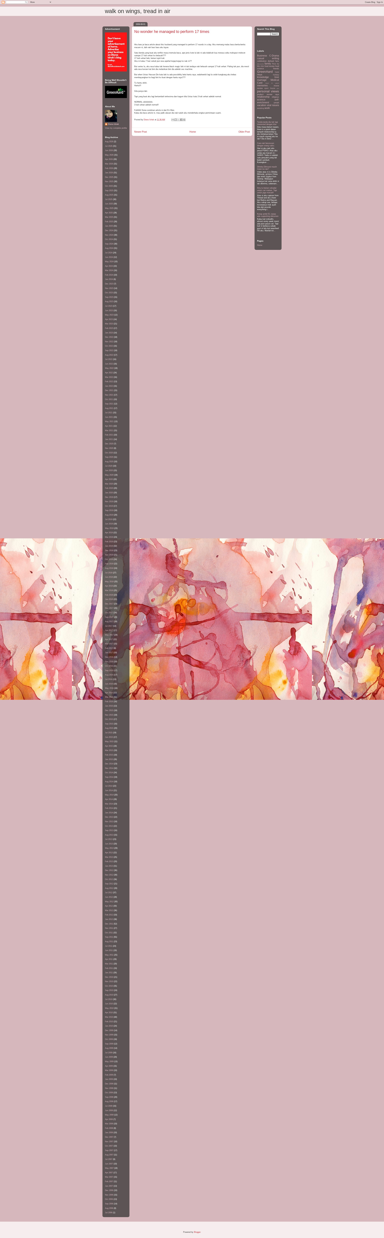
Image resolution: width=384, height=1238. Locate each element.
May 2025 (109, 208)
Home (192, 131)
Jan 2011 (109, 972)
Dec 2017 (109, 604)
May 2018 (109, 581)
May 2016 (109, 688)
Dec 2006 (109, 1190)
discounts (260, 64)
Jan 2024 (109, 279)
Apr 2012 (109, 906)
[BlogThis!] (175, 119)
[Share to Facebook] (181, 119)
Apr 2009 (109, 1066)
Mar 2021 (109, 430)
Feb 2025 (109, 221)
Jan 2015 (109, 759)
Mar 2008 (109, 1124)
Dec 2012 (109, 870)
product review (264, 94)
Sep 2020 (109, 457)
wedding (260, 108)
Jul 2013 (108, 839)
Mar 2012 (109, 910)
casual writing (268, 58)
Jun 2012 (109, 897)
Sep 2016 (109, 670)
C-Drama (274, 55)
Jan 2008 (109, 1132)
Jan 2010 (109, 1026)
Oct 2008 (109, 1092)
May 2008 (109, 1115)
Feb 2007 (109, 1181)
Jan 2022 (109, 386)
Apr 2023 (109, 319)
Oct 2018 (109, 559)
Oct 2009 (109, 1039)
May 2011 (109, 955)
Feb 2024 (109, 275)
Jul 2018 (108, 573)
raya (277, 94)
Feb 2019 (109, 541)
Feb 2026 (109, 168)
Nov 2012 (109, 875)
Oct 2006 (109, 1199)
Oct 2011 (109, 933)
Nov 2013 (109, 821)
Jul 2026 (108, 146)
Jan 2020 (109, 493)
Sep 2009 (109, 1044)
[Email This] (172, 119)
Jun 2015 (109, 737)
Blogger (197, 1232)
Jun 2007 (109, 1164)
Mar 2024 (109, 270)
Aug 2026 (109, 141)
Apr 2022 (109, 373)
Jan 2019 (109, 546)
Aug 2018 (109, 568)
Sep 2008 (109, 1097)
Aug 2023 (109, 301)
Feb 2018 (109, 595)
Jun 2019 (109, 524)
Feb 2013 (109, 861)
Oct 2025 (109, 186)
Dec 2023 (109, 284)
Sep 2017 (109, 617)
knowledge (263, 77)
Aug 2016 (109, 675)
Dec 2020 (109, 444)
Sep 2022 (109, 350)
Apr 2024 (109, 266)
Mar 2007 (109, 1177)
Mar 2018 (109, 590)
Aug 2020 (109, 461)
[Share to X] (178, 119)
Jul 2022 (108, 359)
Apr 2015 (109, 746)
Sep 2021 (109, 404)
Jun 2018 (109, 577)
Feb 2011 (109, 968)
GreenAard (265, 71)
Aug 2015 (109, 728)
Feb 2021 (109, 435)
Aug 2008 (109, 1101)
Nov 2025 (109, 181)
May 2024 (109, 261)
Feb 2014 (109, 808)
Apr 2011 (109, 959)
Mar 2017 (109, 644)
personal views (268, 91)
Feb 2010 (109, 1021)
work (267, 108)
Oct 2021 (109, 399)
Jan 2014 (109, 813)
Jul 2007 (108, 1159)
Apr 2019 (109, 532)
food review (270, 66)
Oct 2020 (109, 453)
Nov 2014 (109, 768)
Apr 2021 (109, 426)
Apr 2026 (109, 159)
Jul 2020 (108, 466)
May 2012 (109, 901)
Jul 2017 (108, 626)
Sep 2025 (109, 190)
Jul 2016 (108, 679)
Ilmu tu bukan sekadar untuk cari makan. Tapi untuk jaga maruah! (267, 190)
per (278, 88)
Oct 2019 (109, 506)
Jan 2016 (109, 706)
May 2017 (109, 635)
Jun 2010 (109, 1004)
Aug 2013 (109, 835)
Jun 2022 (109, 364)
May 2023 (109, 315)
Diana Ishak (113, 124)
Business (262, 55)
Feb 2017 (109, 648)
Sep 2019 (109, 510)
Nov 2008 (109, 1088)
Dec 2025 (109, 177)
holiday (276, 75)
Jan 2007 (109, 1186)
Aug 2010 (109, 995)
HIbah (259, 75)
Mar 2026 (109, 164)
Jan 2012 (109, 919)
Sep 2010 (109, 990)
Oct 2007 (109, 1146)
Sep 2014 (109, 777)
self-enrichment (268, 101)
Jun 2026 (109, 150)
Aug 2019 (109, 515)
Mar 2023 (109, 324)
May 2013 (109, 848)
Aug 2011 (109, 941)
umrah (276, 103)
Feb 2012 (109, 915)
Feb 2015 (109, 755)
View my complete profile (116, 128)
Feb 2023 (109, 328)
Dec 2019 (109, 497)
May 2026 (109, 155)
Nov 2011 (109, 928)
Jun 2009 (109, 1057)
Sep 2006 (109, 1204)
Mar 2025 (109, 217)
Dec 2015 (109, 710)
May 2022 (109, 368)
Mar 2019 (109, 537)
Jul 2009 (108, 1052)
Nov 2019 (109, 501)
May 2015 (109, 741)
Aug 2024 (109, 248)
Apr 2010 (109, 1012)
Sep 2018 (109, 564)
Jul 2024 (108, 253)
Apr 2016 (109, 693)
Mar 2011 (109, 964)
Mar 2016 (109, 697)
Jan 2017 (109, 652)
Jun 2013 (109, 844)
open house (269, 88)
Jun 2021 (109, 417)
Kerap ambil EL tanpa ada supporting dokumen (267, 215)
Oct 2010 (109, 986)
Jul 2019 (108, 519)
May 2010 (109, 1008)
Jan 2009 (109, 1079)
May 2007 (109, 1168)
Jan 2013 (109, 866)
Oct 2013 (109, 826)
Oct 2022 (109, 346)
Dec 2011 (109, 924)
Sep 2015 (109, 724)
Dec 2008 (109, 1084)
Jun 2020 (109, 470)
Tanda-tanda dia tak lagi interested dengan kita (267, 123)
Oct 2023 (109, 292)
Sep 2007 (109, 1150)
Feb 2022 (109, 381)
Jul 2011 (108, 946)
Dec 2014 (109, 764)
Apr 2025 (109, 213)
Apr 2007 (109, 1172)
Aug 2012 (109, 888)
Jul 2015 (108, 732)
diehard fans (273, 61)
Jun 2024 (109, 257)
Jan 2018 (109, 599)
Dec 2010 (109, 977)
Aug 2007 (109, 1155)
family (268, 63)
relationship (263, 97)
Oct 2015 (109, 719)
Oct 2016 (109, 666)
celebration (262, 61)
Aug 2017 (109, 621)
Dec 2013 (109, 817)
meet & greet (272, 83)
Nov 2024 (109, 235)
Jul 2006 (108, 1212)
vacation (261, 105)
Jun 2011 (109, 950)
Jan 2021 (109, 439)
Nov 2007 (109, 1141)
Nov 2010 (109, 981)
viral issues (273, 105)
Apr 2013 (109, 852)
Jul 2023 (108, 306)
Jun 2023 (109, 310)
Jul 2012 (108, 892)
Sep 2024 (109, 244)
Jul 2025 (108, 199)
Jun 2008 (109, 1110)
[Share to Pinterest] (184, 119)
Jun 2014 (109, 790)
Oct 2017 (109, 612)
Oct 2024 (109, 239)
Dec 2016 (109, 657)
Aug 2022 (109, 355)
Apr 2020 (109, 479)
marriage (262, 80)
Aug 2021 (109, 408)
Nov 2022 (109, 341)
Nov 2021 (109, 395)
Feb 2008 (109, 1128)
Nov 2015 (109, 715)
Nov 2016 (109, 661)
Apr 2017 (109, 639)
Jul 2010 (108, 999)
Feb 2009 (109, 1075)
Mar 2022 (109, 377)
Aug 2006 (109, 1208)
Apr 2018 (109, 586)
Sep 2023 (109, 297)
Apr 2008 (109, 1119)
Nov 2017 (109, 608)
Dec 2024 (109, 230)
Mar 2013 (109, 857)
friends (276, 68)
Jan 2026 (109, 172)
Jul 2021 (108, 412)
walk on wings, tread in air (137, 11)
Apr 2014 (109, 799)
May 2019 (109, 528)
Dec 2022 (109, 337)
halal (277, 72)
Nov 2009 (109, 1035)
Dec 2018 (109, 550)
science (261, 99)
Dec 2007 (109, 1137)
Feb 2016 (109, 701)
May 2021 (109, 421)
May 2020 (109, 475)
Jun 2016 (109, 684)
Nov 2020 (109, 448)
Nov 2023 (109, 288)
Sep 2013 (109, 830)
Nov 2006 (109, 1195)
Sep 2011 (109, 937)
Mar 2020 (109, 484)
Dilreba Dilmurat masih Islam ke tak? (267, 168)
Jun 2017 (109, 630)
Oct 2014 (109, 772)
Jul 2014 (108, 786)
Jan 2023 (109, 333)
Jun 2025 (109, 204)
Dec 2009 (109, 1030)
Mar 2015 (109, 750)
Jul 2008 (108, 1106)
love (276, 77)
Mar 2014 (109, 804)
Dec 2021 (109, 390)
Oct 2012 (109, 879)
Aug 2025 (109, 195)
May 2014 (109, 795)
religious (275, 97)
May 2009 (109, 1061)
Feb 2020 (109, 488)
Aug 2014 (109, 781)
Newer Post (140, 131)
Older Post (244, 131)
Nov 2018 (109, 555)
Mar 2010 (109, 1017)
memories (262, 85)
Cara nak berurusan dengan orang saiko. (266, 144)
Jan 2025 (109, 226)
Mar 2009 (109, 1070)
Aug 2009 (109, 1048)
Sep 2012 (109, 884)
